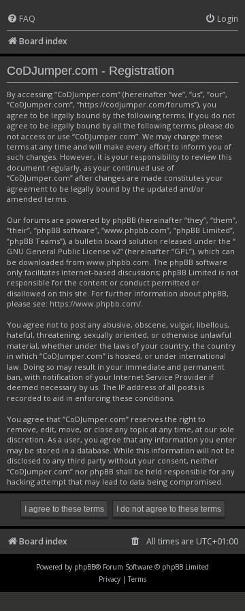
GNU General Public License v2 (63, 251)
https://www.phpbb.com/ (95, 303)
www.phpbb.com (117, 262)
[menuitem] (21, 19)
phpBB (84, 567)
